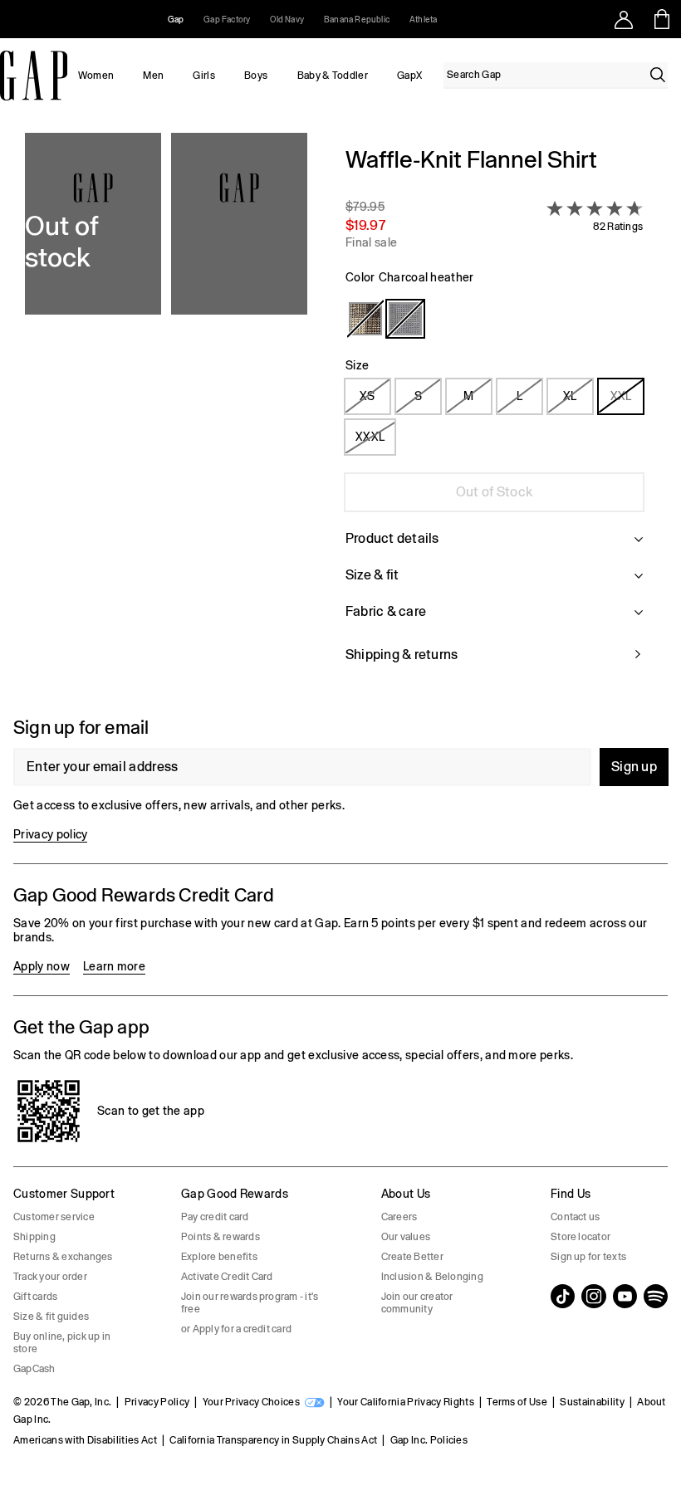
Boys (255, 75)
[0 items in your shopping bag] (662, 19)
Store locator (580, 1237)
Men (153, 75)
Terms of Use (517, 1402)
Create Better (412, 1257)
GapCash (34, 1369)
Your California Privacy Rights (405, 1402)
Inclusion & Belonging (432, 1277)
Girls (204, 75)
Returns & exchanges (63, 1257)
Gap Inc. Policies (429, 1440)
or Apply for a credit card (236, 1329)
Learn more (114, 966)
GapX (409, 75)
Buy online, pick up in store (61, 1343)
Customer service (54, 1217)
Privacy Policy (157, 1402)
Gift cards (35, 1296)
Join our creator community (417, 1303)
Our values (405, 1237)
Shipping (34, 1237)
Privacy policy (50, 834)
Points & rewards (220, 1237)
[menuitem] (96, 75)
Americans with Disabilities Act (85, 1440)
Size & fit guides (51, 1316)
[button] (166, 414)
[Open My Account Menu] (624, 19)
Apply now (41, 966)
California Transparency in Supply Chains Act (273, 1440)
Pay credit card (215, 1217)
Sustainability (592, 1402)
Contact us (575, 1217)
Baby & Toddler (332, 75)
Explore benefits (219, 1257)
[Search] (658, 75)
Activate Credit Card (227, 1277)
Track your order (50, 1277)
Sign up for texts (588, 1257)
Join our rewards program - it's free (249, 1303)
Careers (399, 1217)
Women (96, 75)
